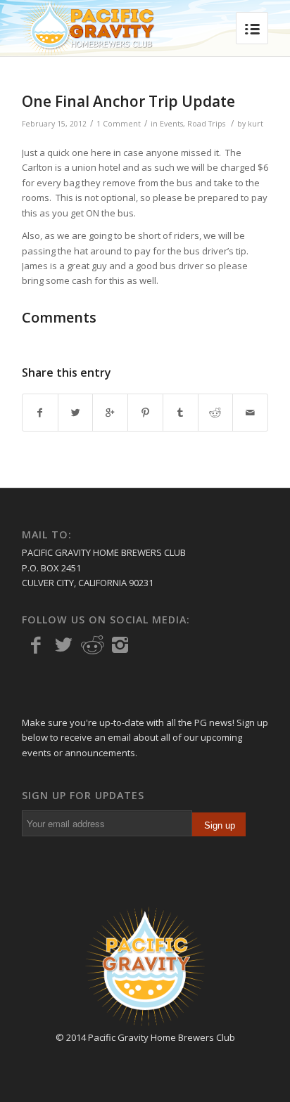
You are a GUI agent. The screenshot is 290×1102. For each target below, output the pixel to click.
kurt (255, 124)
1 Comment (118, 124)
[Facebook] (36, 645)
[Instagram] (120, 645)
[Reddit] (92, 645)
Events (171, 124)
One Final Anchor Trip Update (128, 101)
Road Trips (206, 124)
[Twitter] (64, 645)
